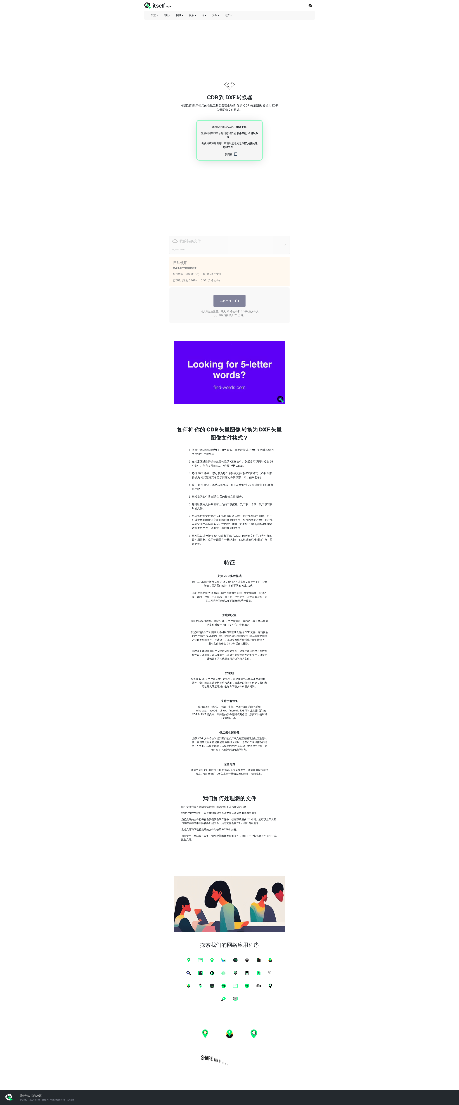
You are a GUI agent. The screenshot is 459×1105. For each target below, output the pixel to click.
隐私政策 (37, 1095)
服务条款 (242, 133)
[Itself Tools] (229, 1044)
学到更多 (241, 126)
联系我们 (71, 1099)
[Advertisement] (229, 47)
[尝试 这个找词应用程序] (229, 372)
